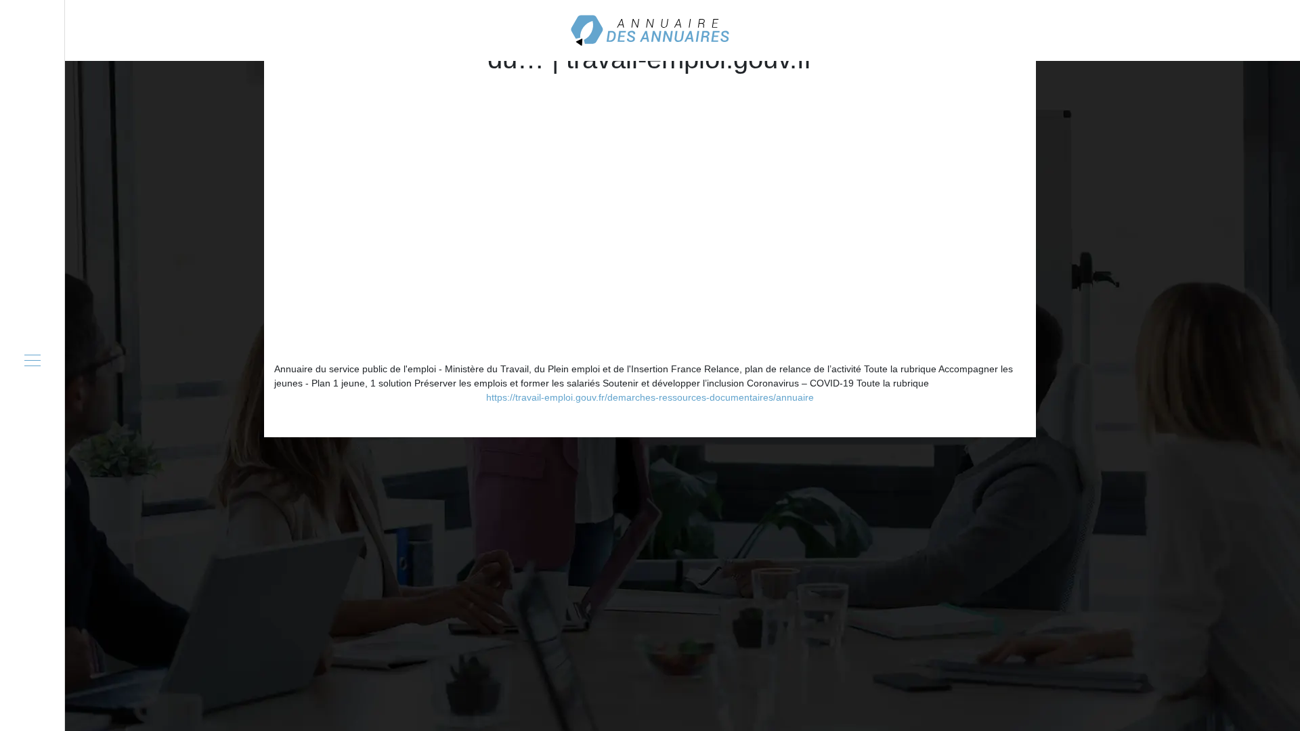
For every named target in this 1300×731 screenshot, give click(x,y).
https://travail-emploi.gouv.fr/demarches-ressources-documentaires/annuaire (650, 397)
